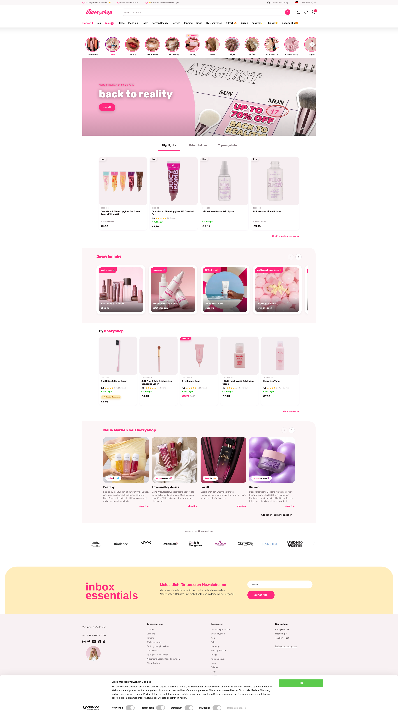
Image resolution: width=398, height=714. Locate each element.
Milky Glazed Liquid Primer (267, 211)
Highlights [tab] (169, 145)
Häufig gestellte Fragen (157, 654)
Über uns (151, 633)
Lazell (205, 487)
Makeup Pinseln (218, 650)
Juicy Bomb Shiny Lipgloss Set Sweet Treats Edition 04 (121, 213)
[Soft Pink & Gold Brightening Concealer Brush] (158, 356)
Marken (87, 23)
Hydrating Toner (271, 381)
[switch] (160, 707)
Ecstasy (109, 487)
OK (301, 683)
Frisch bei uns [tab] (198, 145)
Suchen (287, 12)
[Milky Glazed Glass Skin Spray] (224, 181)
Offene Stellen (153, 663)
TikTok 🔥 (231, 23)
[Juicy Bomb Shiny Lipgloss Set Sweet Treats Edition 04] (123, 181)
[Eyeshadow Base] (199, 356)
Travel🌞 (273, 23)
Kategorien (217, 624)
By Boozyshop (214, 23)
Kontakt (150, 629)
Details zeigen (235, 708)
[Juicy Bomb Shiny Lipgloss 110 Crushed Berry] (174, 181)
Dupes (244, 23)
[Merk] (99, 544)
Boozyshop (106, 378)
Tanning (188, 23)
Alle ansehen (289, 411)
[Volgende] (298, 257)
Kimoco (254, 487)
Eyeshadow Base (191, 381)
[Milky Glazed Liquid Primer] (275, 181)
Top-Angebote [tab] (227, 145)
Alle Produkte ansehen (284, 236)
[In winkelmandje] (191, 198)
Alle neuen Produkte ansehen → (278, 515)
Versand (150, 638)
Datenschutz (153, 650)
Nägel (199, 23)
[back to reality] (199, 97)
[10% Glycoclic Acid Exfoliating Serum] (239, 356)
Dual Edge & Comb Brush (114, 381)
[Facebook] (99, 641)
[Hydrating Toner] (280, 356)
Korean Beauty (160, 23)
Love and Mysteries (165, 487)
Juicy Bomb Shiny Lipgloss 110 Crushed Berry (173, 213)
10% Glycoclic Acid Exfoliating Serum (238, 382)
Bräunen (215, 667)
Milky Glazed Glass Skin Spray (218, 211)
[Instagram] (84, 641)
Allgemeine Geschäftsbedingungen (163, 659)
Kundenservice (155, 624)
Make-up (133, 23)
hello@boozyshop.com (286, 646)
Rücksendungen (154, 642)
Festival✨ (258, 23)
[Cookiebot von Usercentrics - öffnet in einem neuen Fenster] (91, 708)
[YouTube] (94, 641)
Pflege (121, 23)
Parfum (176, 23)
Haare (145, 23)
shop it (107, 107)
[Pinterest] (88, 641)
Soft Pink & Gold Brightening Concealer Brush (156, 382)
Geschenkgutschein (220, 629)
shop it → (144, 506)
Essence (105, 208)
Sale (213, 642)
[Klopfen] (104, 641)
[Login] (298, 12)
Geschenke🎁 (290, 23)
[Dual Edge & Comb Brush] (118, 356)
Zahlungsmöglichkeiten (158, 646)
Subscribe (261, 595)
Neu (99, 23)
